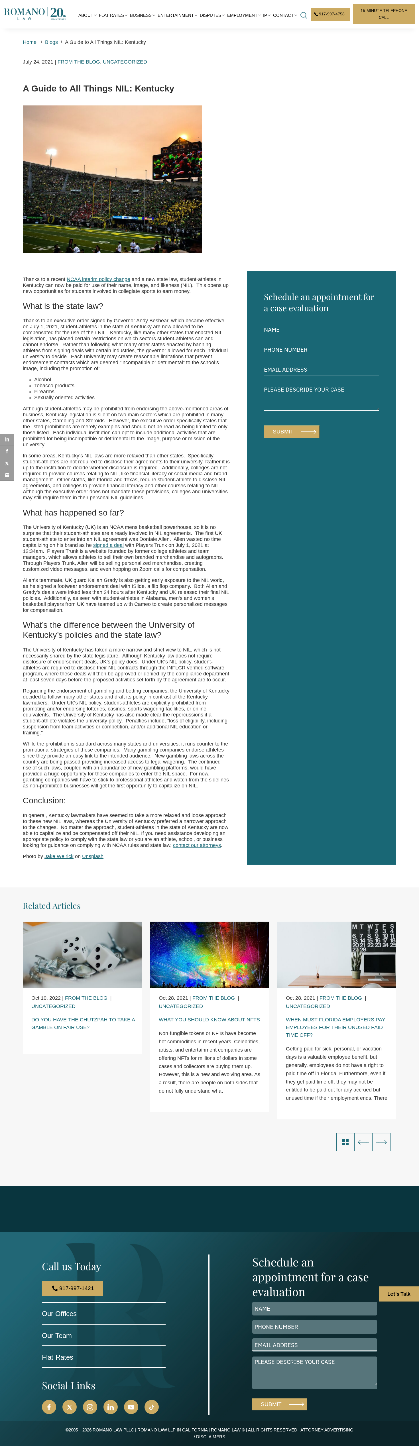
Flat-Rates (57, 1357)
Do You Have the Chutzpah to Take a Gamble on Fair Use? (83, 1023)
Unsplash (92, 856)
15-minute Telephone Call (384, 14)
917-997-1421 (76, 1288)
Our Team (57, 1335)
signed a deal (108, 545)
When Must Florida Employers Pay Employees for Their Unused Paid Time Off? (335, 1027)
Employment (242, 15)
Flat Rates (111, 15)
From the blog (79, 62)
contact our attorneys (197, 845)
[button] (49, 1407)
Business (141, 15)
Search (303, 15)
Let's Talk (398, 1293)
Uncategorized (125, 62)
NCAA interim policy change (98, 279)
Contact (283, 15)
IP (265, 15)
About (85, 15)
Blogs (51, 42)
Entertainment (176, 15)
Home (29, 42)
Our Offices (59, 1313)
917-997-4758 (332, 14)
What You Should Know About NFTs (209, 1020)
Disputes (210, 15)
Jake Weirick (59, 856)
